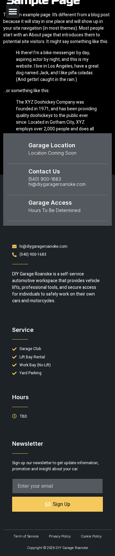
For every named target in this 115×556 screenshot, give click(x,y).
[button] (12, 11)
